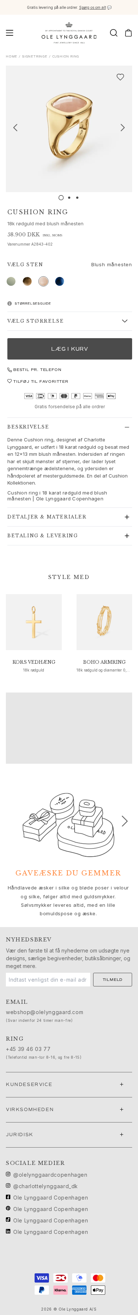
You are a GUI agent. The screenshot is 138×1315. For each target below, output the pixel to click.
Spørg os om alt (92, 7)
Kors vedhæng (34, 662)
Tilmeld (113, 979)
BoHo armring (104, 662)
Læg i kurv (69, 349)
